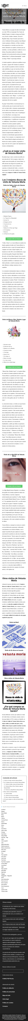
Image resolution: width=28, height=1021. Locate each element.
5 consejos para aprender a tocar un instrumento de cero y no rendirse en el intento (13, 914)
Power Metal (4, 863)
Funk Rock (3, 828)
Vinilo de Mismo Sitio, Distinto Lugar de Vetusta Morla (14, 320)
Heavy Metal (4, 835)
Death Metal (4, 823)
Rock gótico (4, 884)
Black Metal (4, 813)
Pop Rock (3, 860)
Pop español (4, 854)
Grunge (3, 832)
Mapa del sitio (6, 995)
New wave (3, 849)
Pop (2, 853)
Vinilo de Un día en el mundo (14, 650)
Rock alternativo (5, 879)
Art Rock (3, 809)
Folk (2, 827)
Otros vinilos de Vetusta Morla (14, 678)
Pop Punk (3, 858)
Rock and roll (4, 881)
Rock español (4, 882)
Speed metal (4, 889)
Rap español (4, 868)
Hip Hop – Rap (4, 837)
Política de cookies (8, 1002)
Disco (2, 825)
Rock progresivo (5, 886)
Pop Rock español (5, 861)
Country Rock (4, 820)
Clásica (3, 818)
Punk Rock (3, 865)
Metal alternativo (5, 844)
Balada (3, 811)
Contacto (5, 1006)
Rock (2, 877)
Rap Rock (3, 872)
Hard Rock (3, 834)
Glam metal (4, 830)
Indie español (4, 840)
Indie (2, 839)
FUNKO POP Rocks (8, 978)
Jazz (2, 842)
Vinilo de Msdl (14, 622)
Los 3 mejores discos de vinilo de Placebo (14, 924)
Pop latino (3, 856)
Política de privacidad (9, 991)
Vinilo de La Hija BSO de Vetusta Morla (14, 455)
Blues (2, 816)
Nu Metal (3, 851)
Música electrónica (5, 847)
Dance (2, 821)
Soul (2, 888)
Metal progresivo (5, 846)
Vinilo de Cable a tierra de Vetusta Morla (14, 186)
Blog (2, 814)
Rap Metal (3, 870)
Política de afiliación (8, 988)
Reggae (3, 874)
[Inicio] (2, 20)
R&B (2, 867)
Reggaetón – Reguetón (6, 875)
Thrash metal (4, 891)
